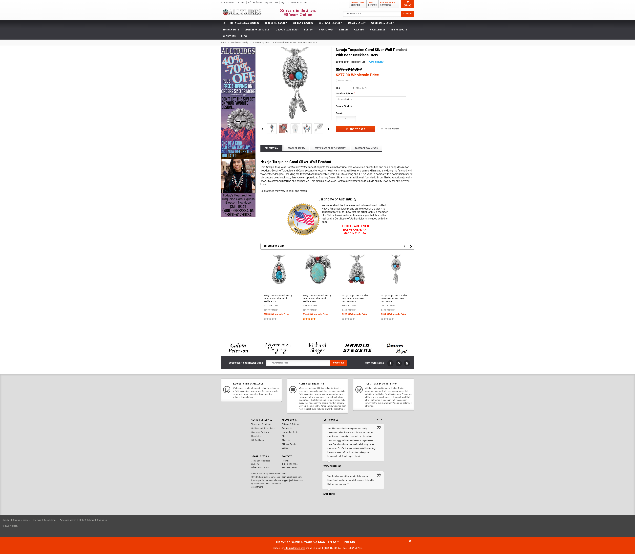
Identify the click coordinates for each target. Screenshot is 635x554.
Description (271, 148)
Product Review (296, 148)
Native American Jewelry (244, 23)
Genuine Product (388, 3)
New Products (399, 29)
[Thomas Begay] (277, 348)
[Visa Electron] (611, 527)
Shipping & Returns (290, 424)
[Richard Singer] (317, 348)
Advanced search (68, 520)
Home (223, 42)
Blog (244, 36)
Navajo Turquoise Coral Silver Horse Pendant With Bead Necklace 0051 (394, 298)
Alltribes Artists (289, 444)
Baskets (343, 29)
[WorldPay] (588, 527)
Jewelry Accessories (257, 29)
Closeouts (229, 36)
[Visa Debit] (594, 527)
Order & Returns (86, 520)
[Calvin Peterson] (238, 348)
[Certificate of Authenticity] (303, 219)
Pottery (309, 29)
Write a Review (376, 62)
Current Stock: (344, 106)
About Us (286, 440)
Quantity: (340, 113)
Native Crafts (231, 29)
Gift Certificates (258, 440)
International (358, 3)
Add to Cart (357, 129)
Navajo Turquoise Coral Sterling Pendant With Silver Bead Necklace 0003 (278, 298)
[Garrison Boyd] (397, 348)
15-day (372, 3)
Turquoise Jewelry (276, 23)
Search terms (50, 520)
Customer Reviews (260, 432)
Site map (37, 520)
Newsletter (256, 436)
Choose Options (279, 326)
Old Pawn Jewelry (303, 23)
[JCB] (628, 527)
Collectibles (377, 29)
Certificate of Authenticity (330, 148)
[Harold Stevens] (357, 348)
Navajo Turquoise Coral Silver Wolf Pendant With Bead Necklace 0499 (285, 42)
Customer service (21, 520)
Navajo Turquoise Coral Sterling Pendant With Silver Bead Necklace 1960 (317, 298)
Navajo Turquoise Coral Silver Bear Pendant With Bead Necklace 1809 (355, 298)
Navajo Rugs (326, 29)
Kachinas (359, 29)
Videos (285, 448)
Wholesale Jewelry (382, 23)
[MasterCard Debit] (601, 527)
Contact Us (287, 428)
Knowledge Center (290, 432)
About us (6, 520)
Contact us (102, 520)
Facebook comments (366, 148)
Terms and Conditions (261, 424)
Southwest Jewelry (330, 23)
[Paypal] (576, 527)
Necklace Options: (345, 93)
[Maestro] (619, 527)
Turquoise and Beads (287, 29)
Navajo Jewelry (356, 23)
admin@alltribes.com (294, 548)
